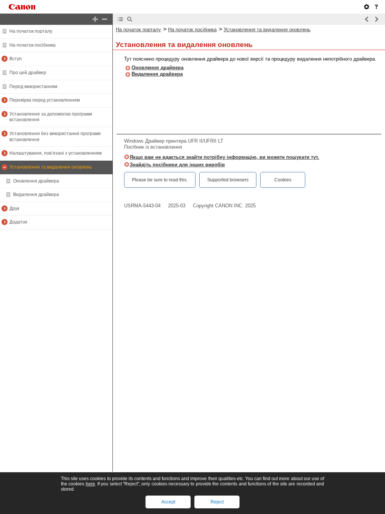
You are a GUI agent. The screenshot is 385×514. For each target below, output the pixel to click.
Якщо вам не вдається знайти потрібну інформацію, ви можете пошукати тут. (224, 157)
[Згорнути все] (104, 19)
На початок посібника (32, 45)
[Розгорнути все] (95, 19)
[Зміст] (120, 19)
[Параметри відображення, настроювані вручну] (366, 7)
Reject (217, 502)
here (90, 484)
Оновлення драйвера (36, 181)
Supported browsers (228, 179)
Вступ (15, 58)
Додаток (18, 222)
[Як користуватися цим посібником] (376, 7)
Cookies (282, 179)
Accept (168, 502)
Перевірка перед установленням (44, 100)
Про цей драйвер (27, 72)
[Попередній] (367, 19)
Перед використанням (33, 86)
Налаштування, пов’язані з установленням (55, 153)
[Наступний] (376, 19)
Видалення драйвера (36, 194)
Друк (14, 208)
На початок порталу (30, 31)
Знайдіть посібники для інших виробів (177, 164)
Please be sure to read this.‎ (160, 179)
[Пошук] (130, 19)
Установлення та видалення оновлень (50, 167)
